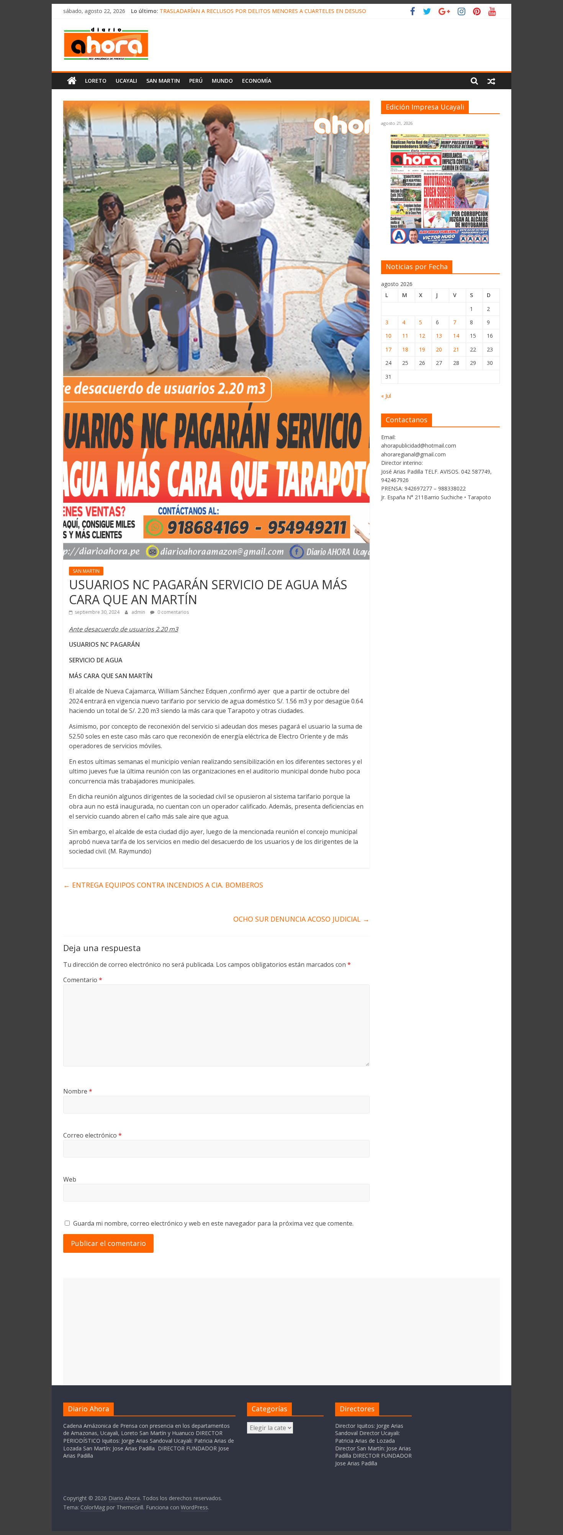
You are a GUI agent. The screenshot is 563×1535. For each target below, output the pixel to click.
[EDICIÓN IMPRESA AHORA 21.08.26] (440, 242)
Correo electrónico (92, 1135)
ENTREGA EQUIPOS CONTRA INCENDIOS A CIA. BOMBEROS (163, 884)
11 (405, 335)
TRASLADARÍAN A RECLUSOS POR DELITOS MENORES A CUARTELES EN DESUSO (263, 11)
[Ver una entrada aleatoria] (491, 81)
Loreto (95, 80)
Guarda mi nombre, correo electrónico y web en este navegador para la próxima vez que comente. (213, 1223)
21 (456, 349)
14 (456, 335)
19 (422, 349)
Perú (196, 80)
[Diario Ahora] (71, 81)
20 (439, 349)
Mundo (222, 80)
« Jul (386, 395)
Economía (256, 80)
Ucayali (126, 80)
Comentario (82, 980)
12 (422, 335)
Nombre (77, 1091)
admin (138, 612)
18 (405, 349)
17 (388, 349)
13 (439, 335)
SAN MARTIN (163, 80)
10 (388, 335)
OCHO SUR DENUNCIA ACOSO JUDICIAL (301, 919)
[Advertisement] (281, 1331)
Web (69, 1179)
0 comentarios (172, 612)
